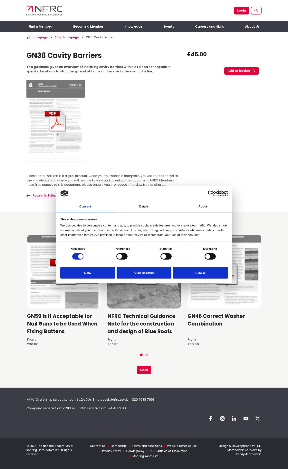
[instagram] (222, 418)
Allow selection (144, 272)
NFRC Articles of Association (168, 451)
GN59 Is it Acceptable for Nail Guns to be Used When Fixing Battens (62, 324)
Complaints (119, 446)
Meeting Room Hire (145, 456)
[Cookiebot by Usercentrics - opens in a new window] (211, 193)
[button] (141, 355)
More (144, 370)
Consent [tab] (85, 206)
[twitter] (258, 418)
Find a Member (40, 26)
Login (241, 10)
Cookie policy (135, 451)
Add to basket (238, 71)
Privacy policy (111, 451)
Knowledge (133, 26)
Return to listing (45, 195)
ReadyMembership (249, 454)
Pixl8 (259, 446)
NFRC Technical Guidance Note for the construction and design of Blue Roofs (141, 324)
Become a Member (88, 26)
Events (169, 26)
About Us (252, 26)
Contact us (97, 446)
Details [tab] (144, 206)
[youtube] (246, 418)
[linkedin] (234, 418)
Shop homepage (67, 37)
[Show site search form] (256, 10)
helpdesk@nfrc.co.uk (112, 399)
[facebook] (211, 418)
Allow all (200, 272)
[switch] (122, 256)
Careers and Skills (209, 26)
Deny (87, 272)
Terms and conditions (147, 446)
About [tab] (202, 206)
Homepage (40, 37)
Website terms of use (182, 446)
